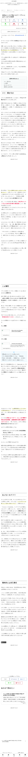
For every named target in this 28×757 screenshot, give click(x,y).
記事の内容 (12, 78)
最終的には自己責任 (8, 86)
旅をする (4, 642)
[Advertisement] (14, 174)
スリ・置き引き (7, 81)
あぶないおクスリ (8, 85)
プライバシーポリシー (7, 752)
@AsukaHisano (19, 35)
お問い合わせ (21, 752)
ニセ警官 (6, 83)
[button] (22, 24)
